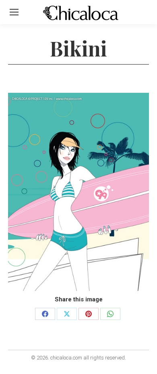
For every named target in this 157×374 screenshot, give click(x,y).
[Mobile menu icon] (14, 12)
